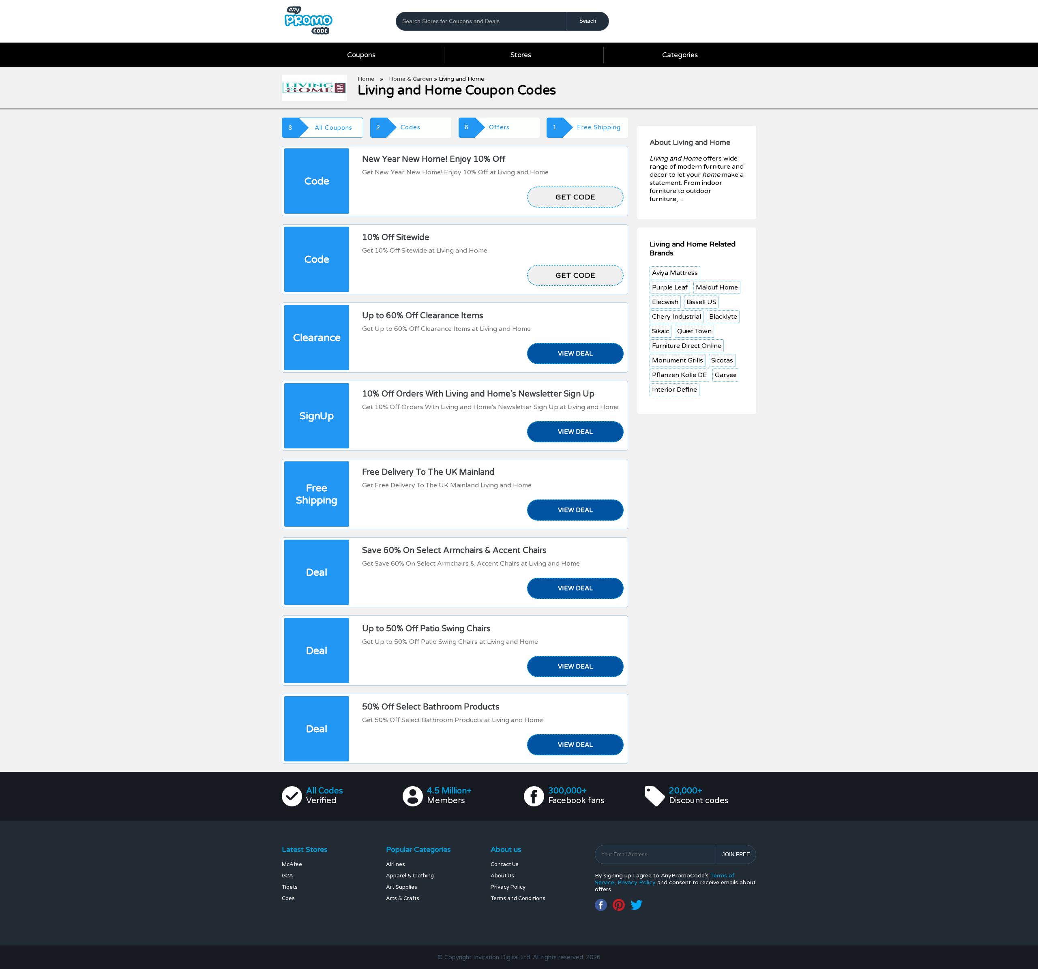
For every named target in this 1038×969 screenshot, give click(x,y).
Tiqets (290, 887)
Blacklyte (723, 317)
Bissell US (701, 302)
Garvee (726, 375)
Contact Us (505, 864)
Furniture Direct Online (686, 346)
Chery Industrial (676, 317)
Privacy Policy (508, 887)
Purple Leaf (670, 287)
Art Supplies (401, 887)
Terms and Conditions (518, 898)
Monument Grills (677, 360)
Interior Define (674, 390)
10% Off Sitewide (395, 237)
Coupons (361, 55)
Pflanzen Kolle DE (679, 375)
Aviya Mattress (675, 273)
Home (366, 78)
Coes (288, 898)
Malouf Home (717, 287)
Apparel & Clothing (410, 876)
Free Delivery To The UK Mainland (428, 472)
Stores (520, 55)
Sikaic (660, 331)
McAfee (292, 864)
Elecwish (665, 302)
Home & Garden (410, 78)
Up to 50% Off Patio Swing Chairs (426, 629)
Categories (680, 55)
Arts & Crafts (402, 898)
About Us (502, 876)
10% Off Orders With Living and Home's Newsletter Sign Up (478, 394)
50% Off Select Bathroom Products (431, 707)
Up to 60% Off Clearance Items (422, 316)
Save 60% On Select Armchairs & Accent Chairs (454, 550)
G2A (287, 876)
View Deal (575, 353)
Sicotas (722, 360)
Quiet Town (694, 331)
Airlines (395, 864)
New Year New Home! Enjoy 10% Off (433, 159)
